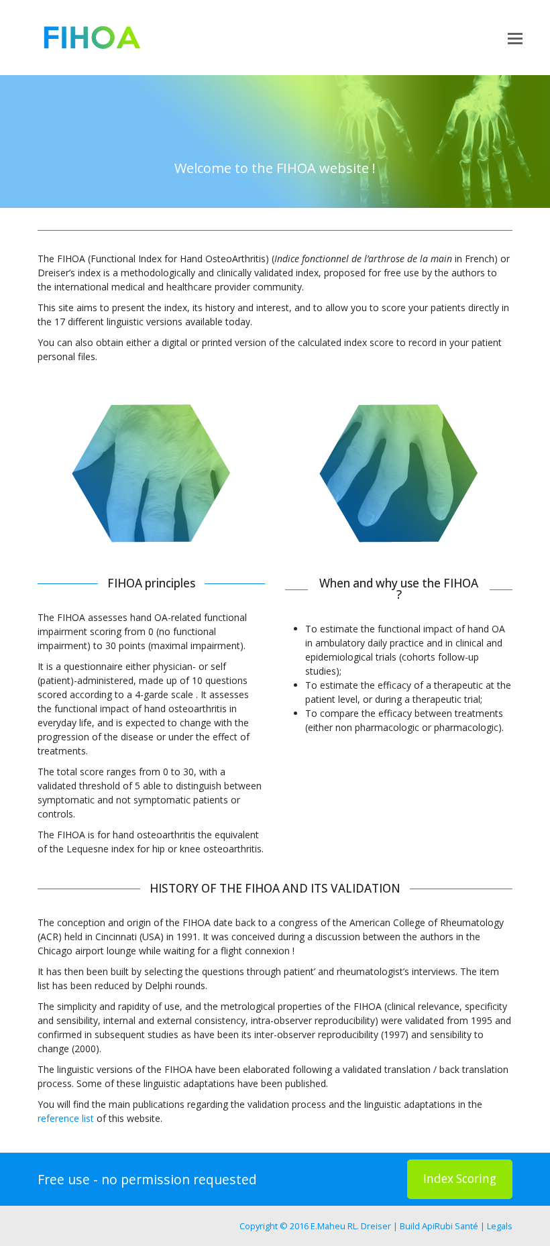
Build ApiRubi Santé (439, 1226)
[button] (515, 37)
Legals (499, 1226)
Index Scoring (459, 1178)
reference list (66, 1118)
